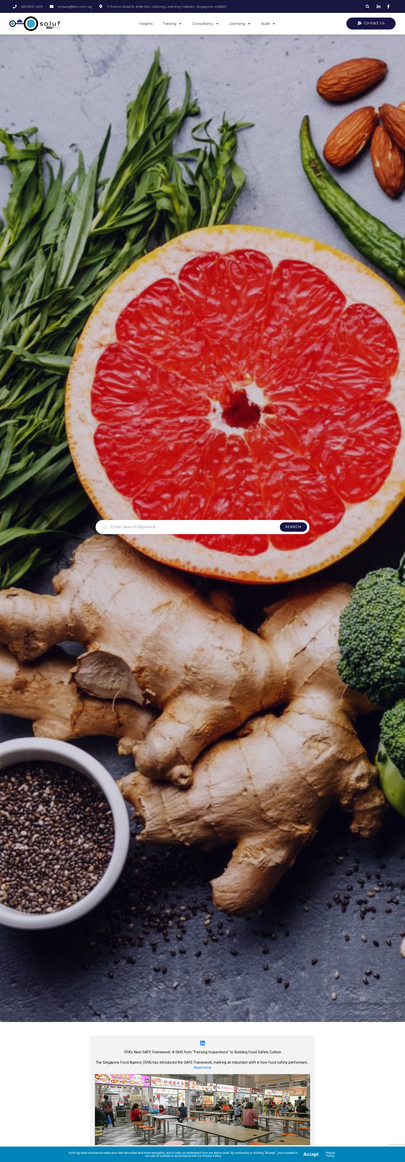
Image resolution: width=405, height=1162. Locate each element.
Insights (146, 24)
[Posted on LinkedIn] (202, 1043)
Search (293, 527)
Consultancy (202, 24)
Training (169, 24)
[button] (367, 6)
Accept (311, 1154)
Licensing (237, 24)
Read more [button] (202, 1067)
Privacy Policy (330, 1154)
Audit (265, 24)
